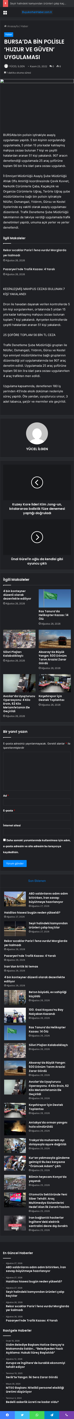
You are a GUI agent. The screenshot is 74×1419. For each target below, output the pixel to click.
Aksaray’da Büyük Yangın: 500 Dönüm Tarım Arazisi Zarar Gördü (53, 657)
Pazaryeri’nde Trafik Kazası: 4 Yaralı (29, 269)
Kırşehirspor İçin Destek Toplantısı (51, 698)
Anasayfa (13, 26)
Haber (24, 26)
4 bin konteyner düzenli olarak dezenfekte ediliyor (17, 595)
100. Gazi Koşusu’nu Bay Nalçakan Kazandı (46, 1012)
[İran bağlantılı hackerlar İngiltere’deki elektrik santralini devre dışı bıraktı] (15, 1223)
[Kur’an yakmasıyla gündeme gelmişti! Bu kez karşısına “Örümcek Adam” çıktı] (15, 1163)
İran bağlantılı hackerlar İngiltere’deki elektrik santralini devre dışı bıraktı (48, 1222)
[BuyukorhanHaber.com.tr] (37, 12)
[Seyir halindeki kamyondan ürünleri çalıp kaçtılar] (15, 928)
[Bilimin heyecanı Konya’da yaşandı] (15, 1182)
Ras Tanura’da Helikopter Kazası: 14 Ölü (53, 615)
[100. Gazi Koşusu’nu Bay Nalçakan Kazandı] (15, 1015)
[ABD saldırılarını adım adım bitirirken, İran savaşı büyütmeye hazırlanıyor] (15, 899)
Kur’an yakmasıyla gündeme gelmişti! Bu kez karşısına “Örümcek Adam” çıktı (49, 1162)
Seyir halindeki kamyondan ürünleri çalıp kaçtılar (39, 3)
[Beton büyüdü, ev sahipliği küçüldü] (15, 997)
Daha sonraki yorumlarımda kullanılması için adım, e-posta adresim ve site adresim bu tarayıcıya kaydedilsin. (37, 846)
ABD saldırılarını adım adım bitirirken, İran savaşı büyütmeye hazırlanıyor (48, 898)
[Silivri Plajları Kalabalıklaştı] (19, 639)
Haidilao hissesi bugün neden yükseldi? (32, 913)
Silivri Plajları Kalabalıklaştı (13, 654)
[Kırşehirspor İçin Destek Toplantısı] (55, 683)
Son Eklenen (37, 881)
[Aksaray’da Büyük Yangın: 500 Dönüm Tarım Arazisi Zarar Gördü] (55, 639)
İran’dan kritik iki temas (21, 966)
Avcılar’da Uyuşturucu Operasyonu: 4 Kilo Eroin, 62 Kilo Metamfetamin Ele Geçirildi (19, 703)
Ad (6, 795)
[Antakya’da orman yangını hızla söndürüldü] (15, 1127)
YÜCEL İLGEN (17, 66)
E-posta (9, 810)
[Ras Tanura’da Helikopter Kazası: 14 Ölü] (55, 598)
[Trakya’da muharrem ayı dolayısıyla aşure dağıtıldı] (15, 1145)
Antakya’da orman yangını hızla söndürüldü (48, 1124)
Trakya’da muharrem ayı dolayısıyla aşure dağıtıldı (47, 1142)
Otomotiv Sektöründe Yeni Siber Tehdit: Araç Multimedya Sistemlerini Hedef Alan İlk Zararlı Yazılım (49, 1200)
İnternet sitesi (12, 825)
